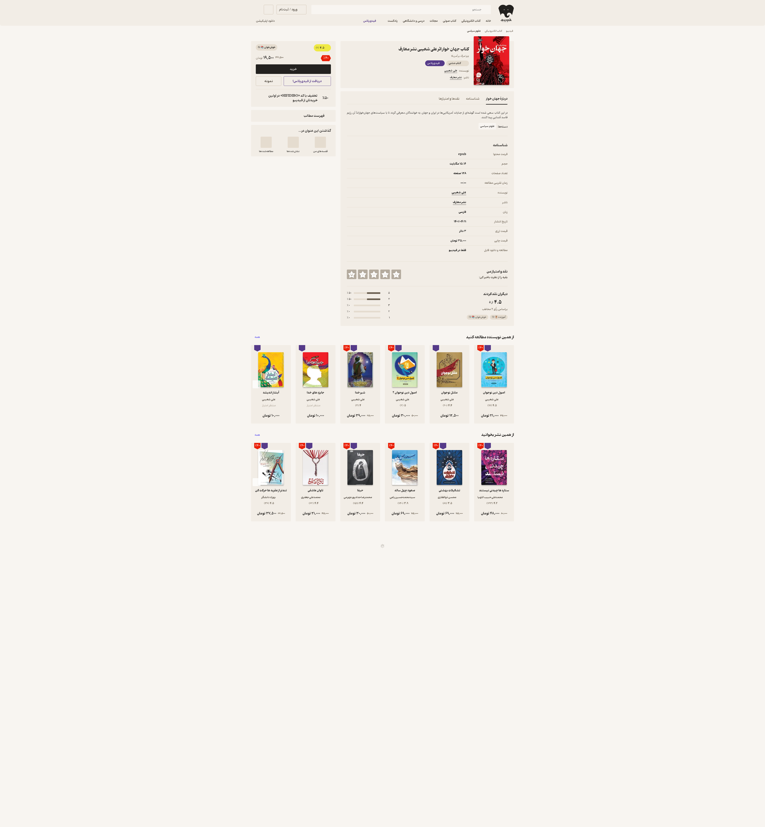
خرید (293, 69)
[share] (378, 78)
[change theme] (256, 9)
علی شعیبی (450, 71)
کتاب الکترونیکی (493, 31)
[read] (266, 142)
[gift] (368, 78)
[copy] (260, 98)
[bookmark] (359, 78)
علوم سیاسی (474, 31)
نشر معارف (456, 77)
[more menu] (349, 78)
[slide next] (257, 384)
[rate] (396, 274)
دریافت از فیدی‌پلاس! (307, 81)
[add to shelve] (320, 142)
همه (257, 337)
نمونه (268, 81)
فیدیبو (509, 31)
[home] (505, 13)
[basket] (268, 9)
